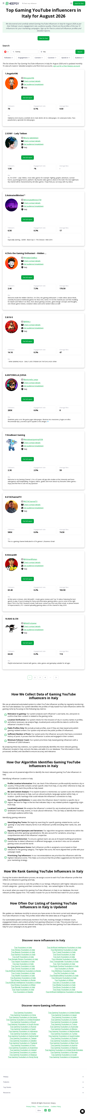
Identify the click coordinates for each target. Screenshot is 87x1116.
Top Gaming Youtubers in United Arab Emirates (64, 1050)
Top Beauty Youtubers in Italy (23, 952)
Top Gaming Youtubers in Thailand (23, 1043)
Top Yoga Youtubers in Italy (23, 989)
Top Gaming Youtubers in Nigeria (64, 1047)
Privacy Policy (31, 1106)
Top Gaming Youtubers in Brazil (23, 1022)
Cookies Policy (56, 1106)
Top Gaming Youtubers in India (64, 1017)
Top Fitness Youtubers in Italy (23, 950)
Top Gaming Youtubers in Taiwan (23, 1038)
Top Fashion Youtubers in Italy (23, 954)
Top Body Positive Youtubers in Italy (64, 966)
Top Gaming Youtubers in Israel (64, 1055)
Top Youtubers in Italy (23, 947)
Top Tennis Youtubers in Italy (23, 968)
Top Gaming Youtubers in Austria (64, 1045)
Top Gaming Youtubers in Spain (23, 1029)
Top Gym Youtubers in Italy (64, 957)
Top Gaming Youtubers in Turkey (64, 1033)
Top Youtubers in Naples (23, 992)
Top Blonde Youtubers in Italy (23, 987)
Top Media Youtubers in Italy (64, 985)
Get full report (27, 98)
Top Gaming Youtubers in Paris (23, 1045)
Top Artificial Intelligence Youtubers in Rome (23, 971)
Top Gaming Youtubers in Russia (23, 1026)
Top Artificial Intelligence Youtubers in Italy (64, 947)
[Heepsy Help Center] (71, 3)
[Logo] (12, 3)
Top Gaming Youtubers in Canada (64, 1022)
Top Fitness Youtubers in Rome (23, 980)
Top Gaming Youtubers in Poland (64, 1038)
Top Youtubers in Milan (64, 980)
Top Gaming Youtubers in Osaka (23, 1033)
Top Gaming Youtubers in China (23, 1015)
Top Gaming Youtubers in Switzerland (23, 1036)
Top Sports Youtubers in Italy (23, 966)
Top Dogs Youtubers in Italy (64, 989)
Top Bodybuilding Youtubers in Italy (64, 975)
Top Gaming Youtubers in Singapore (64, 1057)
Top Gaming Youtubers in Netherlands (63, 1031)
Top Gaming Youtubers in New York (64, 1043)
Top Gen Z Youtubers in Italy (64, 982)
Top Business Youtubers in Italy (23, 978)
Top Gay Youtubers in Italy (23, 964)
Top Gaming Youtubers (23, 1012)
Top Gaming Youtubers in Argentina (23, 1047)
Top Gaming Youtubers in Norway (64, 1052)
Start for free (43, 38)
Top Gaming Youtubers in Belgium (64, 1040)
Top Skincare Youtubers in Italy (63, 978)
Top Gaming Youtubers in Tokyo (64, 1024)
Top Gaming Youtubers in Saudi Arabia (63, 1036)
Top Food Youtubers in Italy (64, 954)
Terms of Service (43, 1106)
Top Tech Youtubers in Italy (64, 964)
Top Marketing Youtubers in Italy (64, 950)
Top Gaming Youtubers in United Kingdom (23, 1019)
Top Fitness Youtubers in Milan (23, 985)
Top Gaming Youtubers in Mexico (64, 1029)
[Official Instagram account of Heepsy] (45, 1110)
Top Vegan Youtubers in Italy (23, 961)
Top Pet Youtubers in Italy (64, 973)
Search (80, 52)
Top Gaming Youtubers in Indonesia (23, 1031)
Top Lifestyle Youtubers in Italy (64, 959)
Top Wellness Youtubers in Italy (64, 971)
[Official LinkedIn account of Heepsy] (49, 1110)
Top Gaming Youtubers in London (23, 1052)
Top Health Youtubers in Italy (23, 975)
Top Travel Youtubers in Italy (64, 952)
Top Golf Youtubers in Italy (23, 957)
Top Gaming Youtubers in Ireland (23, 1050)
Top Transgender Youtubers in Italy (64, 961)
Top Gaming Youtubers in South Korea (23, 1024)
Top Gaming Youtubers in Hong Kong (23, 1057)
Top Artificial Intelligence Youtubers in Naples (64, 992)
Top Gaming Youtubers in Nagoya (23, 1055)
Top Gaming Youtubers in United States (64, 1012)
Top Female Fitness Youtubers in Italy (23, 959)
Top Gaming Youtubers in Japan (64, 1015)
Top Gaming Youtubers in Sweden (23, 1040)
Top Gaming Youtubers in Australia (64, 1026)
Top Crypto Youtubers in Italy (23, 973)
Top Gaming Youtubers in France (64, 1019)
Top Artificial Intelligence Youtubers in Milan (23, 982)
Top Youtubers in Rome (64, 968)
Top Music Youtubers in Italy (64, 987)
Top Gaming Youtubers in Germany (23, 1017)
